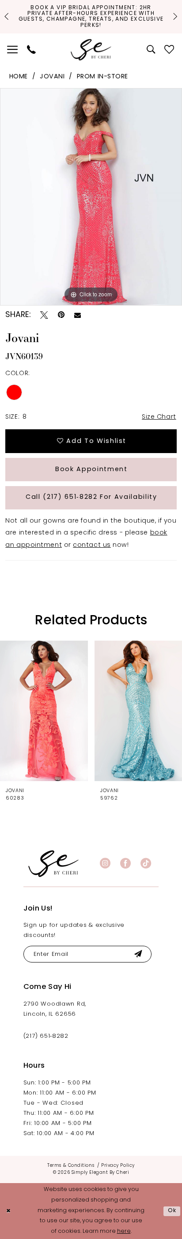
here (124, 1231)
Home (18, 77)
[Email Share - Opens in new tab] (77, 315)
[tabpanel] (91, 196)
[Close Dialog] (8, 1211)
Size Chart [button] (159, 417)
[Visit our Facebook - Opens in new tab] (125, 863)
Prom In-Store (102, 77)
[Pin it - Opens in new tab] (61, 315)
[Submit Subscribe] (138, 954)
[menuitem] (13, 50)
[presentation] (44, 711)
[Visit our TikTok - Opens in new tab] (145, 863)
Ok (172, 1210)
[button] (13, 50)
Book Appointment (91, 469)
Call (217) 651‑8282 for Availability (91, 497)
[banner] (53, 863)
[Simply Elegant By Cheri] (91, 50)
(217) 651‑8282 (45, 1036)
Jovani (52, 77)
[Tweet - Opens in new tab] (44, 315)
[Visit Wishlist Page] (169, 50)
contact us (92, 545)
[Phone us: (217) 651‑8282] (32, 50)
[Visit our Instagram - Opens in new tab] (105, 863)
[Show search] (151, 50)
